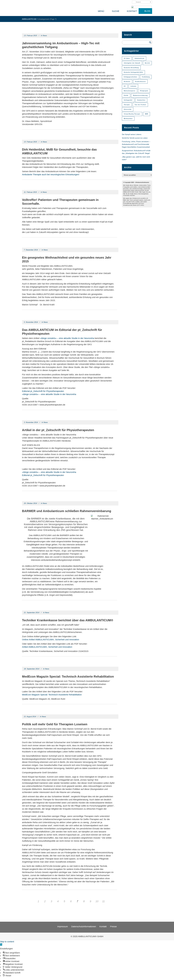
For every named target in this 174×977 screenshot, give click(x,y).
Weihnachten (128, 118)
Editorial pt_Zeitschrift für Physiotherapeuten (43, 391)
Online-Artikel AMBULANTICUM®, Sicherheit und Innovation (50, 639)
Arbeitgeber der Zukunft (132, 63)
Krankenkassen (140, 81)
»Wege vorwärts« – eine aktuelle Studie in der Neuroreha (67, 338)
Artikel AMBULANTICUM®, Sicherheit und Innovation (47, 647)
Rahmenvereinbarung (140, 95)
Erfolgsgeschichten (130, 77)
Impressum (62, 926)
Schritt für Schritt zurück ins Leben (135, 138)
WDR (146, 114)
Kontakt (103, 926)
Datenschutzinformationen (83, 926)
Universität (127, 109)
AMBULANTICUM (29, 19)
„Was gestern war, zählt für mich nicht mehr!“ (136, 158)
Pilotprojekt (144, 90)
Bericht (147, 63)
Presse (113, 926)
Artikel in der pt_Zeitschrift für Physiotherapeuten (58, 430)
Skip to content (7, 941)
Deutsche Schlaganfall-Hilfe (133, 72)
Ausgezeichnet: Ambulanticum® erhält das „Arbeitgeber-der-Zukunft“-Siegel (136, 152)
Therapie (127, 104)
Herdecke (127, 81)
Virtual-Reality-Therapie (132, 114)
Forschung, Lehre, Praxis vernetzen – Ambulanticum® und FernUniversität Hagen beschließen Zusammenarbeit (136, 144)
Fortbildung (146, 77)
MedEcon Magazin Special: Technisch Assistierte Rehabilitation (68, 676)
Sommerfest (141, 100)
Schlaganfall (128, 100)
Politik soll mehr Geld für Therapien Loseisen (54, 724)
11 (103, 901)
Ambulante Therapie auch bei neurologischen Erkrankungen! (50, 174)
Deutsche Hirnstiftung (131, 67)
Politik (126, 95)
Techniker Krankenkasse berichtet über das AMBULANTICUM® (67, 620)
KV (125, 86)
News (45, 35)
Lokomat (133, 86)
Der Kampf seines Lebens (131, 134)
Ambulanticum (139, 58)
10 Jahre (127, 58)
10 (97, 901)
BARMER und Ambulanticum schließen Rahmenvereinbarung (66, 511)
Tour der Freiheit (140, 104)
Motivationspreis (129, 90)
